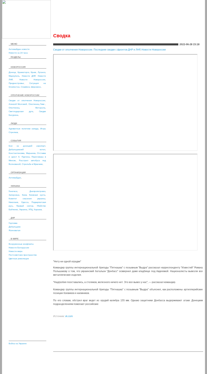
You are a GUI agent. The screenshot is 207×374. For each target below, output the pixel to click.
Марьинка (31, 153)
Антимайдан (15, 178)
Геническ (13, 191)
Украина (23, 209)
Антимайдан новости (19, 49)
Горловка (13, 223)
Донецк (12, 72)
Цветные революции (19, 258)
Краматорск (23, 72)
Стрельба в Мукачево (32, 164)
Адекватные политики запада (23, 129)
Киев (24, 195)
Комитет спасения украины (27, 198)
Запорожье (14, 195)
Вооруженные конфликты (21, 244)
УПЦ (31, 209)
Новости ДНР (29, 76)
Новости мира (15, 251)
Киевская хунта (37, 195)
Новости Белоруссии (19, 247)
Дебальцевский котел (27, 149)
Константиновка (16, 153)
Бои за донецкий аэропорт (27, 146)
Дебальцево (15, 227)
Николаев (13, 202)
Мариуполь (14, 76)
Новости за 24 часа (18, 53)
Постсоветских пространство (23, 255)
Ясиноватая (14, 230)
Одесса (25, 202)
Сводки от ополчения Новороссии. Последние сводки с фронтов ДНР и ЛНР (96, 49)
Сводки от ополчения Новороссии (27, 100)
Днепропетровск (37, 191)
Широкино (36, 87)
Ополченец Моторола (27, 108)
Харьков (38, 209)
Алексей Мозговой (18, 104)
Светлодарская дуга (21, 111)
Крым (33, 72)
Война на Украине (18, 343)
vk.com (69, 316)
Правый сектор (24, 206)
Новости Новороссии (32, 79)
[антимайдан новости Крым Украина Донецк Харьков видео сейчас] (26, 37)
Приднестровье (16, 83)
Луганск (41, 72)
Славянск (25, 87)
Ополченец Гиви (37, 104)
